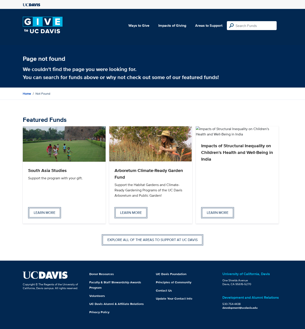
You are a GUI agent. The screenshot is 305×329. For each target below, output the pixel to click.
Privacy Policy (99, 312)
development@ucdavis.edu (240, 308)
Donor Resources (101, 274)
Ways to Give (138, 25)
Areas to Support (208, 25)
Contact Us (164, 290)
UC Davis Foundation (171, 274)
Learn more (44, 212)
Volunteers (97, 296)
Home (27, 93)
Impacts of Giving (172, 25)
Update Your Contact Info (174, 298)
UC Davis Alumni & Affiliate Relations (116, 304)
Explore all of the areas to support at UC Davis (152, 239)
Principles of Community (173, 282)
